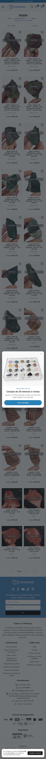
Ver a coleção (23, 403)
